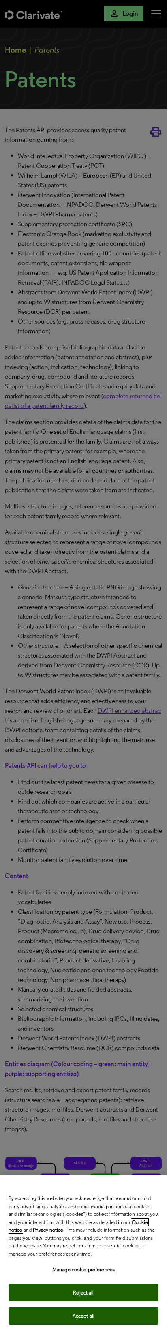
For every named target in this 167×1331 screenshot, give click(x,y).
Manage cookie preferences (83, 1270)
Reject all (83, 1293)
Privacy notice (48, 1230)
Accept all (83, 1316)
